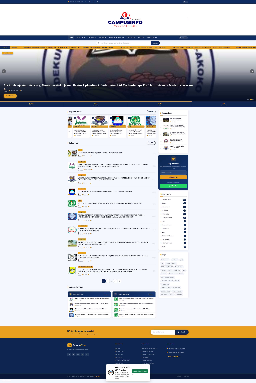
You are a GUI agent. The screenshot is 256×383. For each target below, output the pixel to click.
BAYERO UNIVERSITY (177, 291)
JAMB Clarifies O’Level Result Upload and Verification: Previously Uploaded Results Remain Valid (167, 48)
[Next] (252, 71)
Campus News (75, 376)
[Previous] (4, 71)
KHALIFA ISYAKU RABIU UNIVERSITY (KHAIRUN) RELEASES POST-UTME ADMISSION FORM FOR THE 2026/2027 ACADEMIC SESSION (113, 257)
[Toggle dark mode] (185, 2)
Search (155, 43)
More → (106, 294)
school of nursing (165, 291)
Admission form (165, 284)
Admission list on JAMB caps (176, 274)
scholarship (175, 260)
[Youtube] (97, 2)
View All (150, 111)
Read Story (9, 96)
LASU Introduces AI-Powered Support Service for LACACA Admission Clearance (108, 48)
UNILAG (177, 281)
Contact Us (92, 37)
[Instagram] (93, 2)
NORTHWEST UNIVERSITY (167, 294)
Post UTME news (179, 267)
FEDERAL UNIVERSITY (171, 263)
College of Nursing (147, 351)
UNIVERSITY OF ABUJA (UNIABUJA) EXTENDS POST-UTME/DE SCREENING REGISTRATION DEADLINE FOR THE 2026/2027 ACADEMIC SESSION (113, 243)
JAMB (123, 126)
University (7, 53)
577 (115, 281)
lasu (162, 263)
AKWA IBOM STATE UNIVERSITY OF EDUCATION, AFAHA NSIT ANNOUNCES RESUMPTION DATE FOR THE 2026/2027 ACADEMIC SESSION (114, 230)
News (80, 150)
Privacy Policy (152, 37)
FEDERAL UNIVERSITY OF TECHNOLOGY (170, 270)
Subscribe (174, 177)
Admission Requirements (149, 348)
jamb (181, 260)
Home (71, 37)
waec (184, 270)
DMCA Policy (131, 37)
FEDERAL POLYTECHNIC (167, 267)
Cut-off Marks (146, 357)
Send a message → (174, 357)
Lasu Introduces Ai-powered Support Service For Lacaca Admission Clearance (57, 85)
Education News (147, 360)
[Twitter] (89, 2)
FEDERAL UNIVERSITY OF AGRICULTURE (170, 287)
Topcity (96, 376)
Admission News (165, 260)
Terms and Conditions (116, 37)
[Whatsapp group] (87, 354)
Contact (186, 376)
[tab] (247, 99)
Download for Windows (140, 371)
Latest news (179, 294)
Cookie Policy (80, 37)
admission (163, 274)
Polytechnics (83, 226)
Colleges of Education (85, 266)
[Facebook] (85, 2)
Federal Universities (148, 363)
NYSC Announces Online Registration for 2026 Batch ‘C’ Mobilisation (100, 153)
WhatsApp (174, 186)
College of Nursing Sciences (167, 277)
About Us (141, 37)
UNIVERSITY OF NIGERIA (167, 281)
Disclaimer (102, 37)
